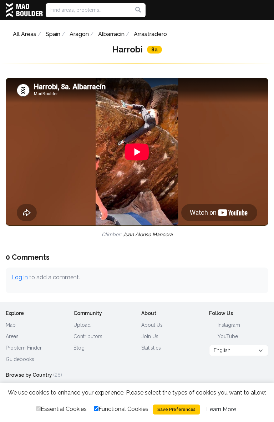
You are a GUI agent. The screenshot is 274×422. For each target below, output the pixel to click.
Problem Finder (24, 348)
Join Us (149, 336)
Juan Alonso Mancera (148, 234)
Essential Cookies (64, 409)
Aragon (79, 34)
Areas (12, 336)
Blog (79, 348)
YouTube (227, 336)
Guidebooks (20, 359)
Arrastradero (150, 34)
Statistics (151, 348)
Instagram (228, 325)
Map (11, 325)
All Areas (24, 34)
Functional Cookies (123, 409)
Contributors (87, 336)
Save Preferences (176, 409)
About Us (152, 325)
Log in (19, 277)
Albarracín (111, 34)
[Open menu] (265, 10)
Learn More (221, 409)
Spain (53, 34)
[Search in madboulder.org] (138, 10)
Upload (82, 325)
